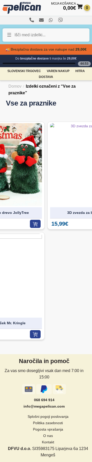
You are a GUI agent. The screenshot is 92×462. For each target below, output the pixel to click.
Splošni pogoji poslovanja (48, 416)
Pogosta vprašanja (48, 429)
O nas (48, 436)
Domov (14, 86)
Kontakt (48, 442)
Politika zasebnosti (48, 423)
